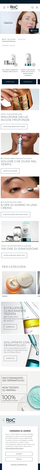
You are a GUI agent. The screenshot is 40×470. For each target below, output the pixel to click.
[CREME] (19, 282)
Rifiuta (19, 459)
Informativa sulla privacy (14, 448)
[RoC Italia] (12, 7)
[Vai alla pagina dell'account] (37, 7)
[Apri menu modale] (4, 7)
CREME (4, 296)
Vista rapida (10, 64)
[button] (32, 7)
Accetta (19, 454)
